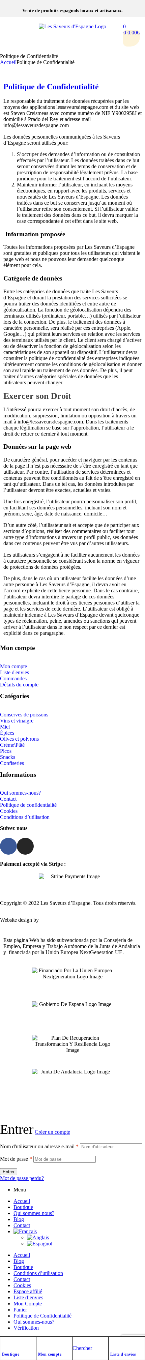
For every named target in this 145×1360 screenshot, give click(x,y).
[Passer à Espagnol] (86, 1244)
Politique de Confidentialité (51, 86)
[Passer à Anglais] (86, 1238)
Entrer (8, 1171)
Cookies (22, 1285)
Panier (20, 1309)
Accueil (8, 62)
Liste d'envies (123, 1354)
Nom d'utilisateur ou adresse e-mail (39, 1146)
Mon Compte (27, 1303)
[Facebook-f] (8, 846)
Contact (21, 1225)
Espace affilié (27, 1291)
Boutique (10, 1354)
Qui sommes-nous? (33, 1213)
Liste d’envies (28, 1297)
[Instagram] (25, 846)
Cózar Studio (54, 920)
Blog (18, 1219)
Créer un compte (52, 1132)
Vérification (26, 1328)
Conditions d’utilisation (38, 1273)
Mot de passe (16, 1159)
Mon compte (49, 1354)
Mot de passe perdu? (22, 1178)
